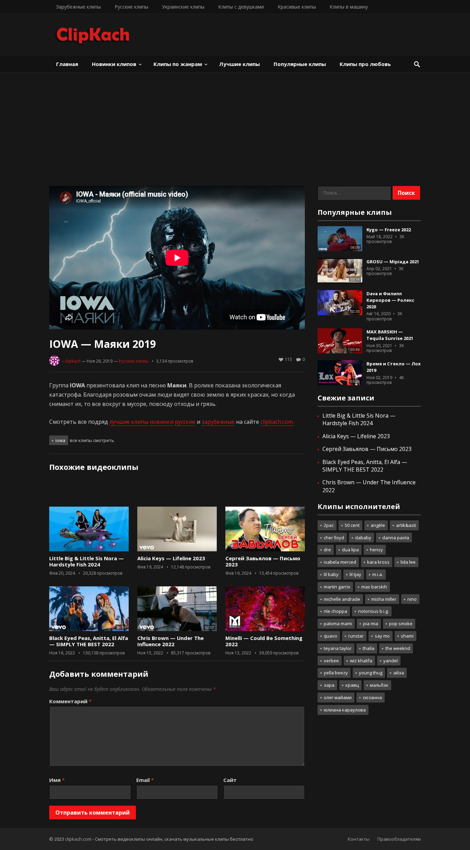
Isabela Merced (340, 562)
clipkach (73, 361)
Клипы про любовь (365, 63)
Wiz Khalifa (361, 661)
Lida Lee (408, 562)
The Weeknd (397, 648)
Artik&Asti (406, 525)
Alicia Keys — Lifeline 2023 (171, 558)
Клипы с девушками (241, 6)
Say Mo (382, 636)
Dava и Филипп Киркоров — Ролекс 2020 (390, 300)
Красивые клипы (297, 6)
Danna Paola (395, 537)
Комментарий (70, 701)
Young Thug (370, 673)
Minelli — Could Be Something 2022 (263, 641)
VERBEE (331, 661)
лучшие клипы (128, 422)
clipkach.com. (277, 422)
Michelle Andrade (342, 599)
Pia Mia (370, 623)
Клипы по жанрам (177, 63)
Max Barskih (374, 587)
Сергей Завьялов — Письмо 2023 (262, 561)
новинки (161, 422)
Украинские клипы (183, 6)
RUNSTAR (356, 636)
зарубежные (218, 422)
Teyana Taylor (338, 648)
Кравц (352, 685)
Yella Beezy (336, 673)
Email (145, 779)
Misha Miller (383, 599)
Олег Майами (338, 697)
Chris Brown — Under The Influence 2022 (170, 641)
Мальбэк (379, 685)
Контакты (359, 839)
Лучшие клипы (239, 63)
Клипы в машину (349, 6)
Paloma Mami (338, 623)
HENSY (376, 550)
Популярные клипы (300, 63)
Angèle (378, 525)
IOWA (60, 440)
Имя (57, 779)
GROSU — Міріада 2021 (392, 261)
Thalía (368, 648)
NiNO (412, 599)
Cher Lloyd (334, 537)
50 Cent (352, 525)
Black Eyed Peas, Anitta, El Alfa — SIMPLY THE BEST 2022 (88, 641)
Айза (398, 673)
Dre (327, 550)
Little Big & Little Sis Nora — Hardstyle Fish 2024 (86, 561)
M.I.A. (377, 574)
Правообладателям (399, 839)
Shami (407, 636)
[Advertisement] (235, 124)
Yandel (390, 661)
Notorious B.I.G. (373, 611)
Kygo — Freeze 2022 (388, 230)
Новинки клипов (114, 63)
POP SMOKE (401, 623)
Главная (67, 63)
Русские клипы (131, 6)
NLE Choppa (335, 611)
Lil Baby (331, 574)
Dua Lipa (350, 550)
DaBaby (363, 537)
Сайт (230, 779)
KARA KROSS (378, 562)
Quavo (330, 636)
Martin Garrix (337, 587)
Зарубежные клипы (78, 6)
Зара (329, 685)
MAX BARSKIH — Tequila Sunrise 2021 (389, 335)
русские (185, 422)
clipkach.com (78, 839)
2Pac (329, 525)
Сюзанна (372, 697)
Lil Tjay (355, 574)
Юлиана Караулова (345, 710)
